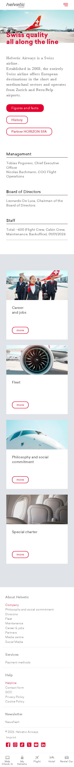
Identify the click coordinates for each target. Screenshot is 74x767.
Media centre (14, 637)
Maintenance (14, 623)
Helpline (10, 683)
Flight (37, 761)
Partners (11, 633)
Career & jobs (14, 628)
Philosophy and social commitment (29, 610)
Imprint (11, 737)
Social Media (14, 642)
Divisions (11, 614)
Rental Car (66, 761)
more (20, 330)
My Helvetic (22, 762)
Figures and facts (25, 108)
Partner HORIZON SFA (29, 131)
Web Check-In (7, 762)
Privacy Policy (14, 697)
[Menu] (65, 5)
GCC (8, 692)
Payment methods (17, 662)
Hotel (52, 761)
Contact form (14, 688)
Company (12, 605)
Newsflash (12, 722)
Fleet (8, 619)
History (17, 120)
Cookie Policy (14, 701)
